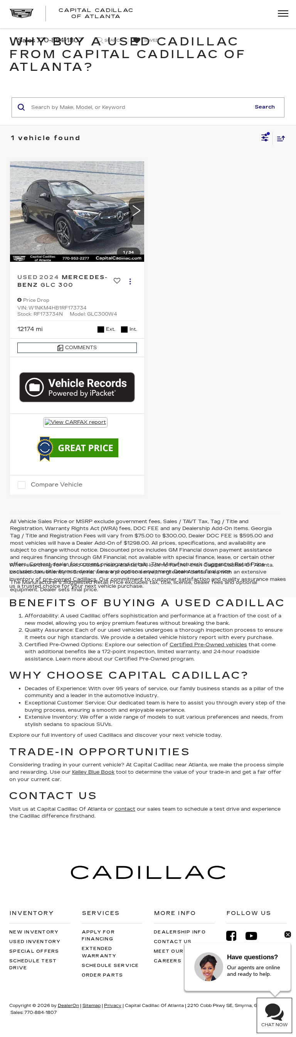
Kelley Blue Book (93, 772)
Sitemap (91, 1005)
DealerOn (68, 1005)
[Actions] (130, 281)
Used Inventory (35, 941)
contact (125, 809)
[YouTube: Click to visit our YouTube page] (255, 935)
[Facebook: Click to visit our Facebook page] (235, 935)
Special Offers (34, 951)
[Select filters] (265, 138)
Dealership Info (180, 932)
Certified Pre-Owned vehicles (208, 645)
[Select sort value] (279, 138)
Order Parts (102, 975)
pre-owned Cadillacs (69, 579)
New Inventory (34, 932)
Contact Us (173, 941)
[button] (136, 211)
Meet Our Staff (179, 951)
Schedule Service (110, 965)
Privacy (112, 1005)
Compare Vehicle (56, 484)
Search (265, 107)
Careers (168, 960)
